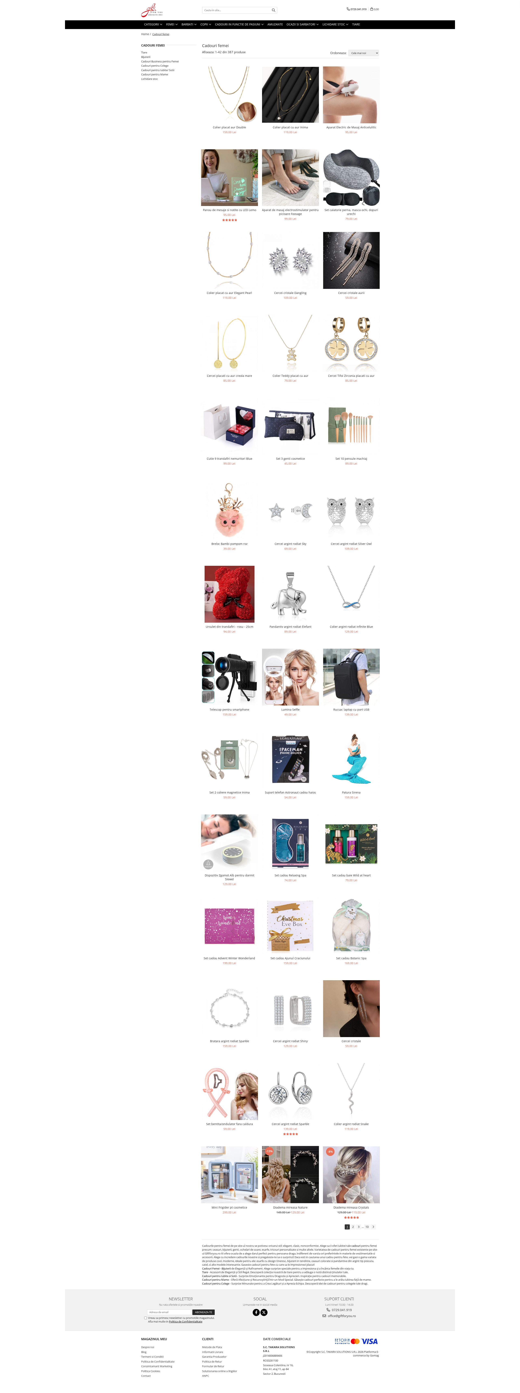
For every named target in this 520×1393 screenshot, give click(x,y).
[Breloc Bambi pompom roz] (229, 510)
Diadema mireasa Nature (290, 1207)
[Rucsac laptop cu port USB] (351, 677)
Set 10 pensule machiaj (351, 459)
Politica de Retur (212, 1361)
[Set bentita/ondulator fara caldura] (229, 1091)
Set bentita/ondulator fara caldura (229, 1124)
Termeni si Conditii (152, 1356)
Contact (146, 1376)
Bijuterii (145, 57)
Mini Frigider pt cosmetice (229, 1207)
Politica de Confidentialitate (185, 1321)
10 (367, 1227)
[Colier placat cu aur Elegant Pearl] (229, 260)
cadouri (356, 1246)
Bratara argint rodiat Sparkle (229, 1041)
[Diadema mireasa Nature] (290, 1174)
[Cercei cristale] (351, 1008)
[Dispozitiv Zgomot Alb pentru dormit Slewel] (229, 842)
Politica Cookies (150, 1371)
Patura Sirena (351, 792)
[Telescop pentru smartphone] (229, 677)
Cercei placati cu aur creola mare (229, 376)
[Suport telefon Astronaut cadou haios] (290, 760)
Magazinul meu (154, 1339)
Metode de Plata (212, 1347)
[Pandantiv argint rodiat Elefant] (290, 594)
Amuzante (275, 24)
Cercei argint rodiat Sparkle (290, 1124)
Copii (204, 24)
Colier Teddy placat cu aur (290, 376)
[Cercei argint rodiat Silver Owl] (351, 510)
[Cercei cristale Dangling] (290, 260)
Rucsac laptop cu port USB (351, 709)
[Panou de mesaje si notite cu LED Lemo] (229, 177)
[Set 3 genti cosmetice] (290, 426)
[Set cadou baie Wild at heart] (351, 842)
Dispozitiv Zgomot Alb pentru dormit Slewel (229, 877)
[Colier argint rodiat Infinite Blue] (351, 594)
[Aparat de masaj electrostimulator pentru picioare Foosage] (290, 177)
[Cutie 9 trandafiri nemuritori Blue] (229, 426)
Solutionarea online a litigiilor (219, 1371)
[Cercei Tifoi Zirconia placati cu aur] (351, 343)
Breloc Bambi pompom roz (229, 544)
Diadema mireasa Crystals (351, 1207)
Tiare (356, 24)
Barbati (188, 24)
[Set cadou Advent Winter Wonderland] (229, 925)
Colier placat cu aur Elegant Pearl (229, 293)
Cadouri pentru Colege (154, 65)
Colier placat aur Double (229, 127)
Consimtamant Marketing (156, 1366)
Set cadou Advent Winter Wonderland (229, 958)
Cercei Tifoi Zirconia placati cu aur (351, 376)
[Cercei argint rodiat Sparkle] (290, 1091)
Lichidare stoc (334, 24)
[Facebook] (256, 1312)
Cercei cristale (351, 1041)
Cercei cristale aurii (351, 293)
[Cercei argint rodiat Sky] (290, 510)
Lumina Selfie (290, 709)
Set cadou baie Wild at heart (351, 875)
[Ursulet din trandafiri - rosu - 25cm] (229, 594)
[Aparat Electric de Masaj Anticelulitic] (351, 94)
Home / (146, 34)
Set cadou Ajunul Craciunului (290, 958)
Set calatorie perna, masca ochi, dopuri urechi (351, 212)
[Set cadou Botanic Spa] (351, 925)
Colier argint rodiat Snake (351, 1124)
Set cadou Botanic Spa (351, 958)
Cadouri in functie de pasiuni (238, 24)
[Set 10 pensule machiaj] (351, 426)
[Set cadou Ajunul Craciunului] (290, 925)
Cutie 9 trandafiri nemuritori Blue (229, 459)
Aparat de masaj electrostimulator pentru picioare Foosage (290, 212)
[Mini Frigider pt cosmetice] (229, 1174)
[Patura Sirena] (351, 760)
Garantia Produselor (214, 1356)
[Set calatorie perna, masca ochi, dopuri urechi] (351, 177)
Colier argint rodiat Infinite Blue (351, 627)
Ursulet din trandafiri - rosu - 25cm (229, 627)
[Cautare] (273, 10)
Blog (143, 1352)
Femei (170, 24)
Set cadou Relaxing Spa (290, 875)
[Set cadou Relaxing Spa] (290, 842)
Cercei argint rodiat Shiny (290, 1041)
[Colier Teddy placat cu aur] (290, 343)
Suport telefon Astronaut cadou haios (290, 792)
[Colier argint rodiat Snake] (351, 1091)
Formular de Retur (213, 1366)
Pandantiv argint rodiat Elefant (290, 627)
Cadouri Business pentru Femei (160, 61)
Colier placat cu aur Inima (290, 127)
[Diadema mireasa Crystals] (351, 1174)
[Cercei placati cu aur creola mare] (229, 343)
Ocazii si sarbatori (301, 24)
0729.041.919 (341, 1310)
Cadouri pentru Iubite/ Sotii (157, 70)
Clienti (207, 1339)
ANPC (205, 1376)
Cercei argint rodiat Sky (290, 544)
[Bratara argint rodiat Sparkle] (229, 1008)
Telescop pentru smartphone (229, 709)
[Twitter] (264, 1312)
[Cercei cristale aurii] (351, 260)
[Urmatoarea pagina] (373, 1226)
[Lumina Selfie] (290, 677)
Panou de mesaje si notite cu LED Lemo (229, 210)
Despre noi (147, 1347)
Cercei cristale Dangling (290, 293)
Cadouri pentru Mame (154, 74)
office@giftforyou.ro (341, 1316)
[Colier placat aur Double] (229, 94)
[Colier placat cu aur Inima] (290, 95)
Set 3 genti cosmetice (290, 459)
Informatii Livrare (212, 1352)
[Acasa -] (161, 10)
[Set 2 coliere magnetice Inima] (229, 760)
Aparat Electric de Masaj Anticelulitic (351, 127)
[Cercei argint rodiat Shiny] (290, 1008)
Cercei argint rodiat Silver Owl (351, 544)
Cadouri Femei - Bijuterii (216, 1268)
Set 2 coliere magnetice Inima (229, 792)
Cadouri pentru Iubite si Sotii (219, 1276)
